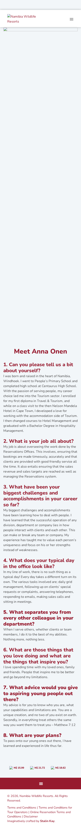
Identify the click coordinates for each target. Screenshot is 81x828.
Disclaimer (31, 816)
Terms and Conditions (21, 807)
